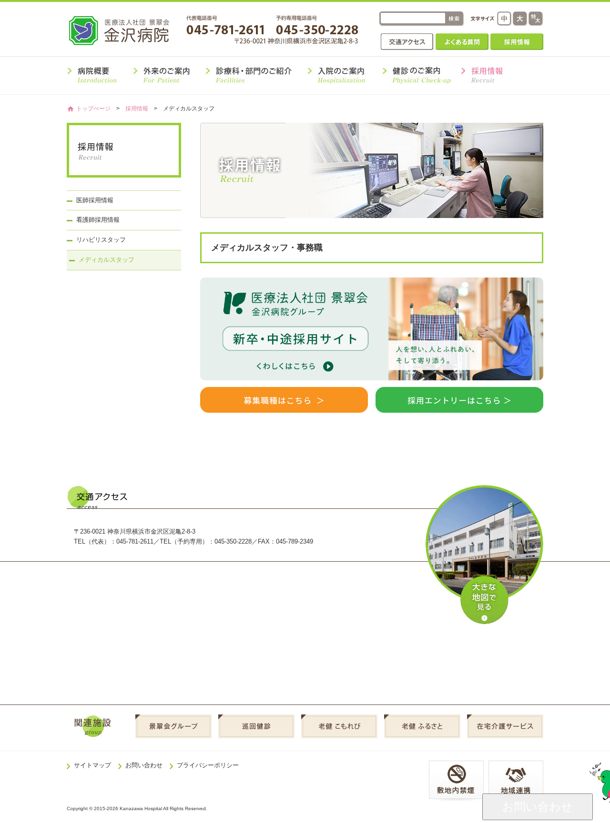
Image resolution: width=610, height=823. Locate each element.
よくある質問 (462, 41)
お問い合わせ (144, 765)
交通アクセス (407, 41)
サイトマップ (92, 765)
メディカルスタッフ (106, 259)
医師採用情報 (94, 200)
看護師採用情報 (98, 219)
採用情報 (516, 41)
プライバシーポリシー (208, 765)
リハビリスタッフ (101, 239)
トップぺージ (93, 108)
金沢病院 (125, 30)
